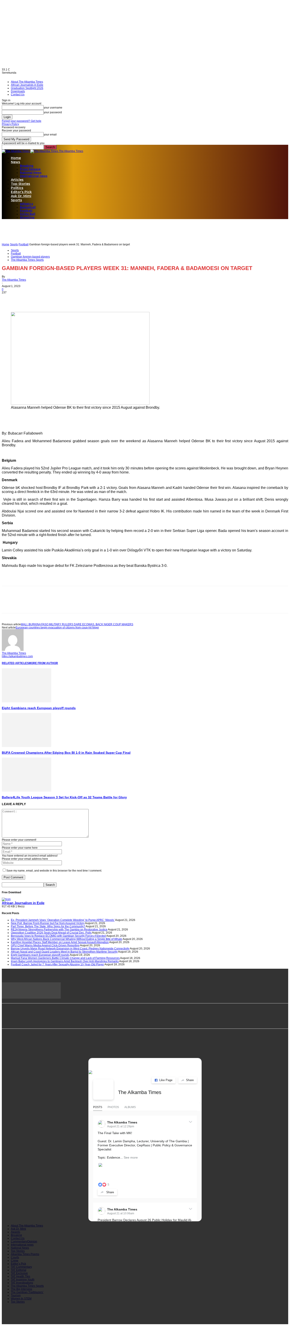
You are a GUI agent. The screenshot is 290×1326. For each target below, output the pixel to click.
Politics (17, 188)
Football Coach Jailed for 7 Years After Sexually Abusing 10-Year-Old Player (57, 964)
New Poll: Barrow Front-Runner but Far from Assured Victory (48, 923)
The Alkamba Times (14, 279)
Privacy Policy (10, 124)
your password (53, 112)
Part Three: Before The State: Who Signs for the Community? (48, 926)
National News (30, 172)
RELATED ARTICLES (15, 663)
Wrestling (27, 217)
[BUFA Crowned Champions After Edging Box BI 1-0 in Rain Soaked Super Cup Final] (26, 746)
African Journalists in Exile (27, 85)
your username (53, 107)
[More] (58, 299)
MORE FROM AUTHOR (43, 663)
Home (16, 158)
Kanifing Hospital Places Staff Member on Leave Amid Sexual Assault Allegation (60, 942)
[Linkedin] (41, 298)
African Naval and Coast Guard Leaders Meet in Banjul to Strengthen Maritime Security (64, 951)
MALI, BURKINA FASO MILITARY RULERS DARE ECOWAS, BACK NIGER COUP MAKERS (77, 624)
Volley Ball (27, 214)
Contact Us (17, 94)
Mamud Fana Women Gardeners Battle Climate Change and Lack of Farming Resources (65, 958)
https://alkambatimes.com (17, 656)
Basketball (28, 207)
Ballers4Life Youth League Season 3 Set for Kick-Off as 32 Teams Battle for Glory (64, 797)
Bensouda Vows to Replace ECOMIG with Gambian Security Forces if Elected (58, 935)
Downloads (18, 91)
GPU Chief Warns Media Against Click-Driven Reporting (45, 945)
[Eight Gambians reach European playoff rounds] (26, 701)
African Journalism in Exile (23, 903)
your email (50, 134)
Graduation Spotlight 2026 (27, 88)
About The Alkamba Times (27, 81)
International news (33, 176)
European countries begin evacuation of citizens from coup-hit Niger (57, 627)
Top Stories (20, 184)
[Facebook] (9, 298)
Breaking (26, 165)
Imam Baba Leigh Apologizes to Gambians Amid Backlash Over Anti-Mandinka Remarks (65, 961)
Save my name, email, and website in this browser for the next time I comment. (54, 870)
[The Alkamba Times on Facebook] (103, 1089)
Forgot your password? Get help (21, 121)
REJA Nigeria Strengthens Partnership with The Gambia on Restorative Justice (59, 929)
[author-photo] (13, 650)
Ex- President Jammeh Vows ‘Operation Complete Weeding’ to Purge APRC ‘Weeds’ (63, 920)
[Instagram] (28, 1049)
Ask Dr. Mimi (21, 196)
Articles (17, 180)
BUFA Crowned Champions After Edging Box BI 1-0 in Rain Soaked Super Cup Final (66, 752)
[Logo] (16, 151)
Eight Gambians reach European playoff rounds (39, 708)
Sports (16, 200)
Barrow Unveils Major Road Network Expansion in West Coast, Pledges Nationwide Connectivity (70, 948)
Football (26, 210)
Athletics (26, 203)
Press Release (30, 169)
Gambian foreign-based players (30, 256)
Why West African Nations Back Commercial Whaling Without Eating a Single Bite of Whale (66, 939)
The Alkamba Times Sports (27, 259)
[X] (25, 298)
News (15, 162)
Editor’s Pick (21, 192)
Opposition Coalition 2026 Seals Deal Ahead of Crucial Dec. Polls (51, 932)
